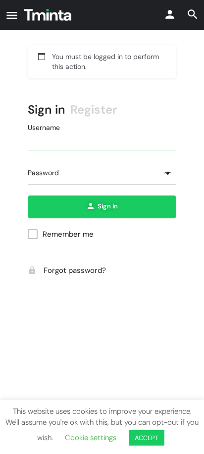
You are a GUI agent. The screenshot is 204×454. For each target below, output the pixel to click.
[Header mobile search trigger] (192, 14)
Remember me (68, 234)
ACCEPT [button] (146, 438)
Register (93, 109)
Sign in (46, 109)
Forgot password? (74, 270)
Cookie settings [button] (90, 438)
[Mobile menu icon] (12, 15)
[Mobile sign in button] (169, 14)
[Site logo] (49, 15)
